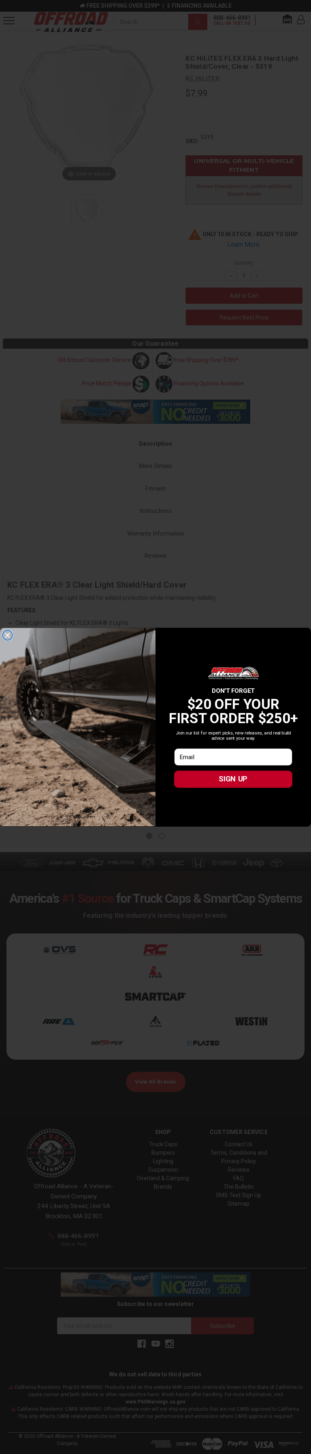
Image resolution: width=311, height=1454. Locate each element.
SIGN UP (233, 779)
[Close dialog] (7, 635)
